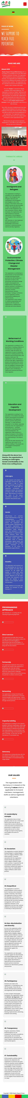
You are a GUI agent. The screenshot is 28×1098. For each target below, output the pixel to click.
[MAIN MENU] (25, 4)
